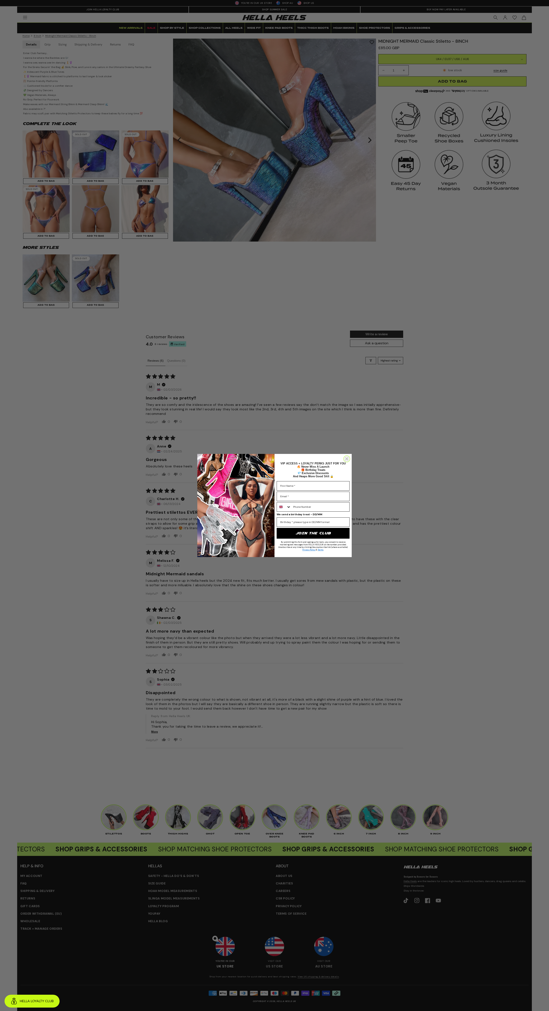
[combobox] (284, 506)
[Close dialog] (347, 459)
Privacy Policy (308, 550)
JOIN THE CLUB (313, 533)
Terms (320, 550)
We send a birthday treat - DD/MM (299, 514)
